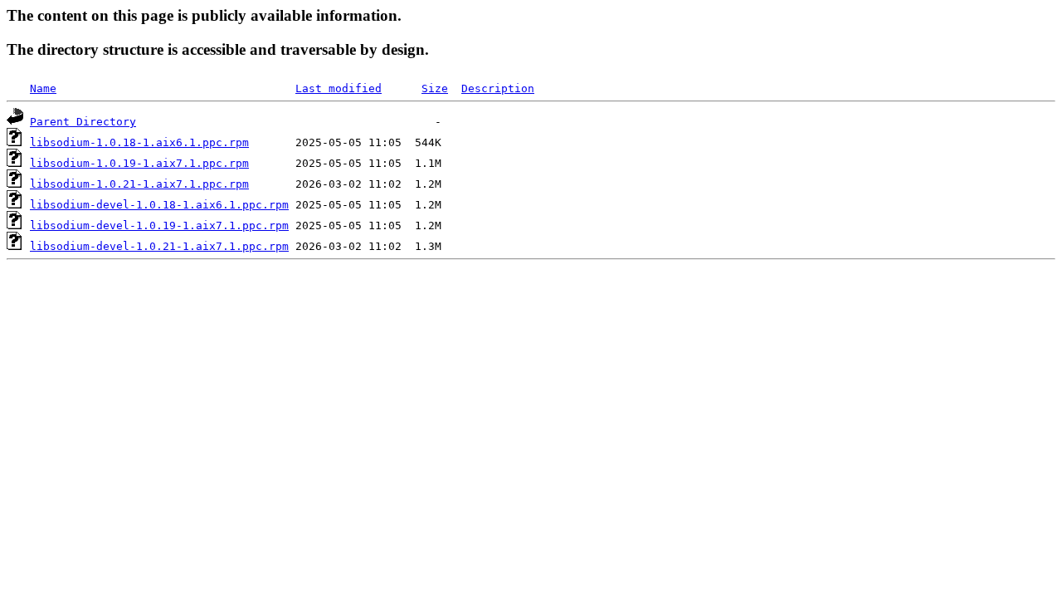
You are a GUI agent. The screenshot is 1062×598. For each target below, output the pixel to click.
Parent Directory (83, 121)
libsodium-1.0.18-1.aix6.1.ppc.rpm (139, 142)
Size (434, 88)
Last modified (338, 88)
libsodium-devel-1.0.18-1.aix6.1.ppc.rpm (159, 205)
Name (43, 88)
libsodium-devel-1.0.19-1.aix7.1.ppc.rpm (159, 225)
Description (497, 88)
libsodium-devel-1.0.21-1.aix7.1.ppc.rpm (159, 246)
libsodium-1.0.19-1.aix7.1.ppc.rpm (139, 163)
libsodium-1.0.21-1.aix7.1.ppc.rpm (139, 184)
